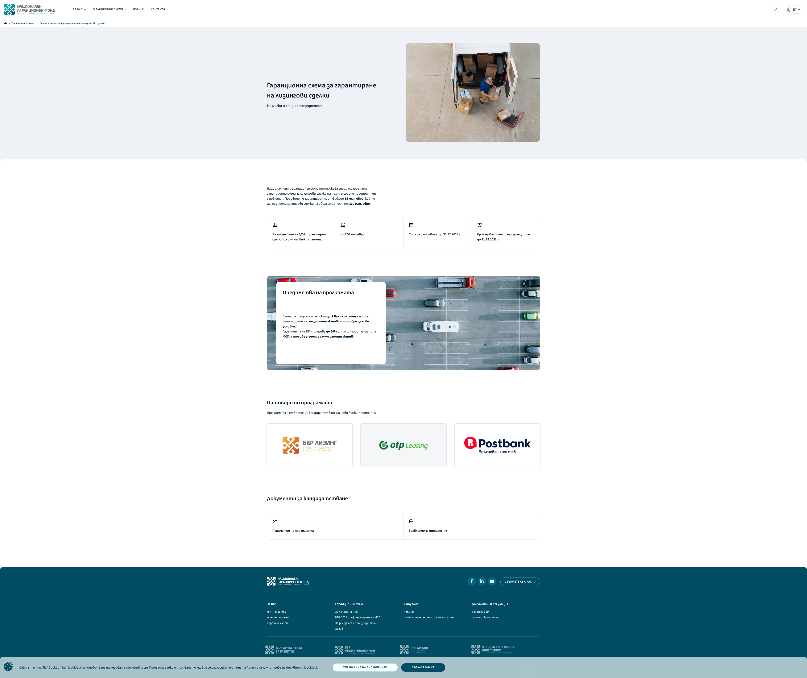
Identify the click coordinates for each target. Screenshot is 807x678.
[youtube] (492, 581)
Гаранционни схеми (109, 10)
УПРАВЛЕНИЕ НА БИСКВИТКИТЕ (365, 667)
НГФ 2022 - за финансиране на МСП (357, 617)
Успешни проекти (279, 617)
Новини (138, 9)
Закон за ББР (480, 612)
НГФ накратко (276, 612)
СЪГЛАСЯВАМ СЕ (423, 667)
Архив (339, 629)
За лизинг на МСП (346, 612)
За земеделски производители (356, 623)
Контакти (158, 9)
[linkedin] (482, 581)
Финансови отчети (485, 617)
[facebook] (472, 581)
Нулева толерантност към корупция (429, 617)
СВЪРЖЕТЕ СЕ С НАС (518, 582)
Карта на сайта (278, 623)
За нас (79, 10)
